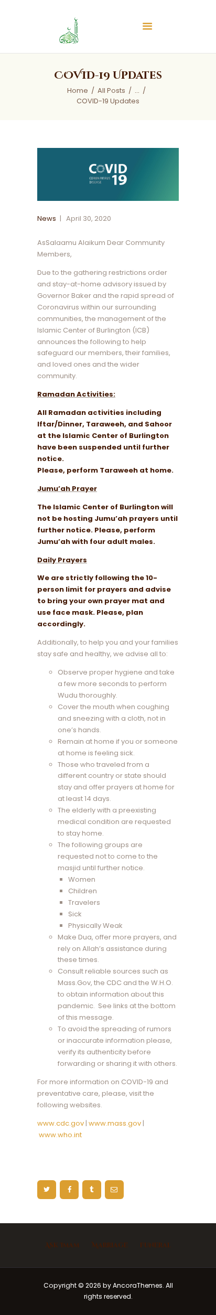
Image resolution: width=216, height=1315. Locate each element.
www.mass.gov (115, 1123)
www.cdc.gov (60, 1123)
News (46, 218)
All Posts (111, 90)
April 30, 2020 (88, 218)
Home (77, 90)
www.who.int (60, 1135)
